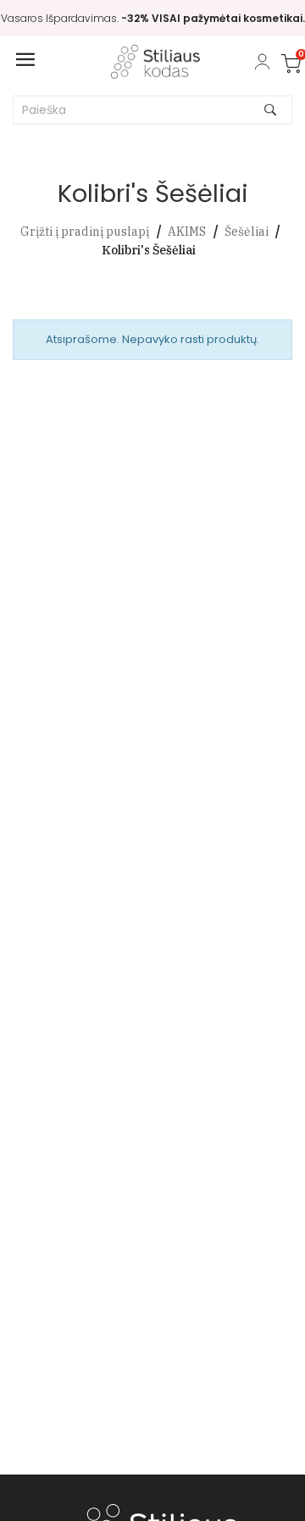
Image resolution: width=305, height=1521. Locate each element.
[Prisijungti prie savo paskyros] (262, 62)
